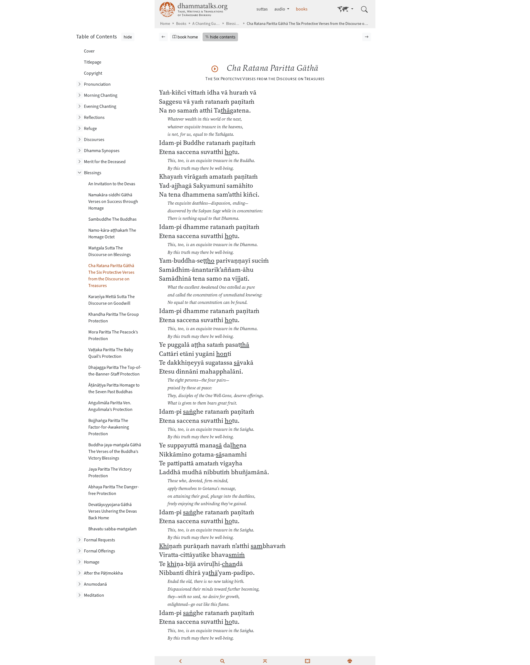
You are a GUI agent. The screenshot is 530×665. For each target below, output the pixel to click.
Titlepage (92, 62)
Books (181, 23)
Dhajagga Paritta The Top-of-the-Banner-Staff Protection (114, 370)
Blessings (233, 23)
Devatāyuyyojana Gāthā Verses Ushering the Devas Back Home (112, 511)
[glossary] (307, 660)
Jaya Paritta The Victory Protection (109, 472)
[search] (222, 660)
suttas (262, 9)
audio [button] (280, 9)
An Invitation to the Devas (111, 184)
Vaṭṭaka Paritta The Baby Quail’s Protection (110, 353)
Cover (89, 51)
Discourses (94, 139)
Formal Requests (99, 540)
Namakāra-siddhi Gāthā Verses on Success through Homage (113, 201)
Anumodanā (95, 584)
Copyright (93, 73)
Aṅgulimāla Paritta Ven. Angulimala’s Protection (110, 406)
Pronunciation (97, 84)
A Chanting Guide (206, 23)
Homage (91, 562)
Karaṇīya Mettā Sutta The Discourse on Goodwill (111, 300)
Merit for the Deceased (105, 162)
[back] (180, 660)
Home (165, 23)
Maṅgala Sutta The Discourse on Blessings (109, 251)
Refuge (90, 128)
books (302, 9)
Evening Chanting (100, 106)
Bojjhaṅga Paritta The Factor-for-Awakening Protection (108, 427)
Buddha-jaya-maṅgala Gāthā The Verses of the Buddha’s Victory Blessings (114, 451)
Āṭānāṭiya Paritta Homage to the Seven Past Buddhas (114, 388)
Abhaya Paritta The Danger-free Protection (113, 490)
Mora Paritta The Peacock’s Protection (113, 335)
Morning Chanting (100, 95)
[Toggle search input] (364, 9)
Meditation (94, 595)
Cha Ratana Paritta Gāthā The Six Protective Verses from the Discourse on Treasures (111, 275)
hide (128, 37)
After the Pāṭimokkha (103, 573)
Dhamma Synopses (102, 150)
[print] (349, 660)
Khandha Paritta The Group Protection (113, 317)
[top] (265, 660)
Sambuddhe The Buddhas (112, 219)
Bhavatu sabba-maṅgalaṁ (112, 529)
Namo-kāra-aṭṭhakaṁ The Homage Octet (112, 233)
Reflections (94, 117)
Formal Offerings (99, 551)
